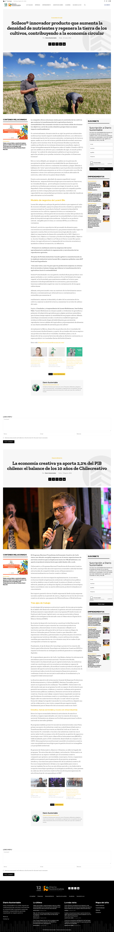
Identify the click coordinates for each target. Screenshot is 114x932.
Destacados (6, 141)
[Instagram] (106, 1)
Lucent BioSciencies (59, 374)
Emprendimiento (92, 181)
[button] (84, 5)
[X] (108, 1)
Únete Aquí (101, 169)
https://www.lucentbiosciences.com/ (51, 342)
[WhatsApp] (60, 44)
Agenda (90, 192)
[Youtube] (110, 1)
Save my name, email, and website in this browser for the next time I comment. (26, 437)
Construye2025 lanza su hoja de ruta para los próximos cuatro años (85, 406)
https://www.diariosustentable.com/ (51, 384)
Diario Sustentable (50, 38)
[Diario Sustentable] (36, 388)
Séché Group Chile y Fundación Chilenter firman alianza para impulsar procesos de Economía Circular (29, 407)
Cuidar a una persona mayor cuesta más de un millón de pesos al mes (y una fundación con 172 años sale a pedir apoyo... (77, 914)
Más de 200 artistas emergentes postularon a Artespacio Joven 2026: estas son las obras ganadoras (46, 914)
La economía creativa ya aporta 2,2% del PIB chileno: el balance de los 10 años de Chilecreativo (94, 186)
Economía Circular (56, 17)
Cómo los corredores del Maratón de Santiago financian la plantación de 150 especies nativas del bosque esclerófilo (77, 922)
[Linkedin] (64, 44)
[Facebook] (104, 1)
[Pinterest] (57, 44)
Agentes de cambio (69, 918)
